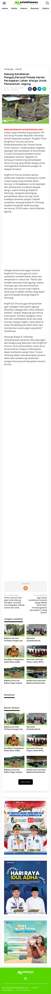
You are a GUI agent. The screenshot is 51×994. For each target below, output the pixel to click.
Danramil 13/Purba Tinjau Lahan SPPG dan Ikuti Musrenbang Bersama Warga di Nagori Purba (36, 660)
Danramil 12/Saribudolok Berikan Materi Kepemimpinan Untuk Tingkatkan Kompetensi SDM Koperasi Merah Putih (36, 639)
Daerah (7, 90)
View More (26, 782)
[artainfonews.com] (26, 3)
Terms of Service (23, 990)
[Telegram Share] (39, 89)
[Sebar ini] (30, 89)
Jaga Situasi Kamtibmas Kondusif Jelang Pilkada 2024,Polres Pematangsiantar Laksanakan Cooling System (38, 604)
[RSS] (25, 588)
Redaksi (35, 988)
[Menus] (4, 3)
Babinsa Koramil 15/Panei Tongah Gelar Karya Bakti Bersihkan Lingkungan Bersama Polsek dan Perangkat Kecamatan (14, 639)
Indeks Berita (7, 990)
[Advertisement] (25, 38)
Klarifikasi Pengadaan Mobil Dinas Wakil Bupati (14, 660)
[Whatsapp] (44, 89)
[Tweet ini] (35, 89)
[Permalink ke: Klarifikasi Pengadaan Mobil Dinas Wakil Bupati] (14, 651)
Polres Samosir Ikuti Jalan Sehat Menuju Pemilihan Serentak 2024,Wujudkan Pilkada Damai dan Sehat (14, 601)
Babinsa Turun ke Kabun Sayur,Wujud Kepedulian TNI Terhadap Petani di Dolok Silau (13, 681)
